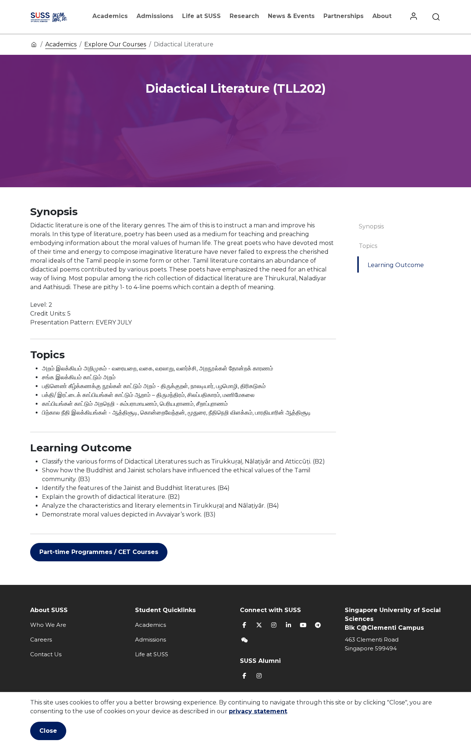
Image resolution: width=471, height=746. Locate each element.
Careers (41, 639)
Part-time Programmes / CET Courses (98, 551)
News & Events (291, 16)
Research (244, 16)
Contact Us (45, 654)
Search (436, 17)
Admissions (155, 16)
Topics (368, 245)
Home (34, 44)
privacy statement (258, 711)
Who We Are (48, 624)
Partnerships (343, 16)
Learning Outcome (396, 265)
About (382, 16)
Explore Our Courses (115, 44)
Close (48, 730)
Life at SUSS (201, 16)
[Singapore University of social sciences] (56, 17)
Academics (110, 16)
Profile (413, 17)
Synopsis (371, 226)
